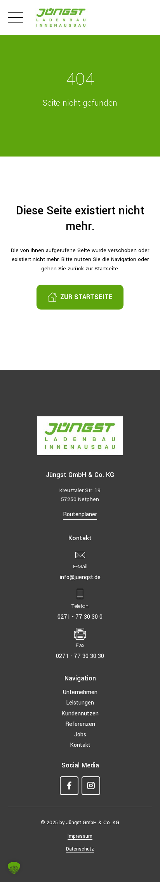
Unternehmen (80, 692)
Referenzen (80, 724)
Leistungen (80, 703)
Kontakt (80, 745)
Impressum (80, 836)
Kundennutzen (80, 714)
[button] (14, 868)
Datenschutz (80, 848)
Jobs (80, 735)
